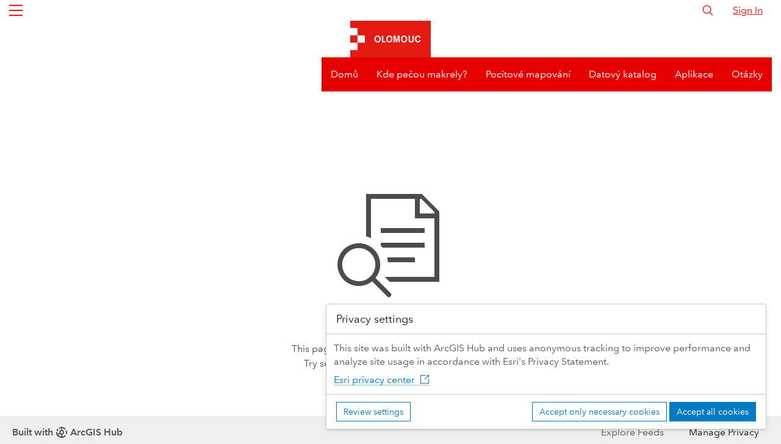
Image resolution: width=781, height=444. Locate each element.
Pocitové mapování (528, 74)
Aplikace (694, 74)
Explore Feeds (632, 432)
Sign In (748, 10)
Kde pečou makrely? (421, 74)
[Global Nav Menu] (16, 10)
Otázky (747, 74)
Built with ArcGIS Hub (67, 432)
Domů (344, 74)
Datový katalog (623, 74)
